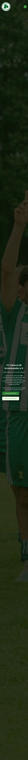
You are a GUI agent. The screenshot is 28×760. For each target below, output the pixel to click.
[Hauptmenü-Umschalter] (25, 6)
